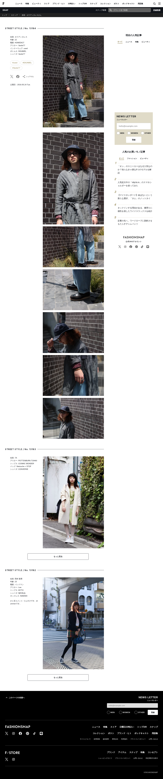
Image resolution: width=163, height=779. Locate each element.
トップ (4, 15)
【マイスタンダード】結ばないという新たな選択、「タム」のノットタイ (135, 196)
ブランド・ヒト (58, 3)
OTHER (148, 133)
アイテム (122, 752)
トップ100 (82, 3)
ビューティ (36, 3)
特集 (27, 3)
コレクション (105, 3)
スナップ (93, 3)
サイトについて (85, 739)
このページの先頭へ (17, 698)
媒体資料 (106, 739)
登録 (133, 140)
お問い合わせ (153, 739)
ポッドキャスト (128, 3)
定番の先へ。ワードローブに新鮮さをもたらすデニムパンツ (135, 222)
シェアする (30, 76)
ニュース (18, 3)
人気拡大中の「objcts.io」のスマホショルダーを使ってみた (135, 184)
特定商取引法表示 (152, 758)
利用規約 (124, 739)
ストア (46, 3)
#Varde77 (16, 68)
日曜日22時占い (127, 727)
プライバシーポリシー (138, 739)
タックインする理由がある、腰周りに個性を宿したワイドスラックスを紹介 (135, 209)
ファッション (132, 158)
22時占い (71, 3)
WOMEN (134, 133)
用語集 (140, 3)
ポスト (116, 3)
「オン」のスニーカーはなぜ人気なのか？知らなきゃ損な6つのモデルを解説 (135, 169)
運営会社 (115, 739)
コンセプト (153, 752)
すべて (120, 42)
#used (14, 63)
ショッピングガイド (105, 758)
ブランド (111, 752)
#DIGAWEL (27, 63)
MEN (122, 133)
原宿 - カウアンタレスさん (32, 15)
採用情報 (97, 739)
